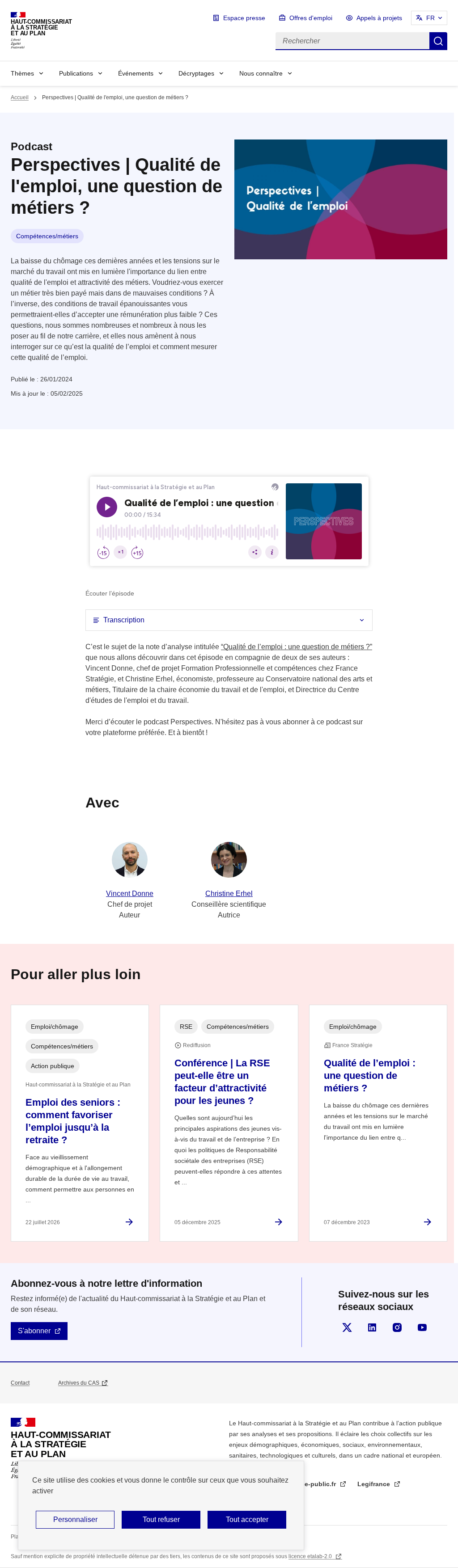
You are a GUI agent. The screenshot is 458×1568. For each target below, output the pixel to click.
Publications (76, 73)
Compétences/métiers (47, 236)
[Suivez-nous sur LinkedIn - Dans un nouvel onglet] (372, 1327)
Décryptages (196, 73)
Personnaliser (75, 1519)
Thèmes (22, 73)
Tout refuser (161, 1519)
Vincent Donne (129, 893)
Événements (135, 73)
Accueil (20, 97)
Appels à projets (379, 17)
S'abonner (34, 1331)
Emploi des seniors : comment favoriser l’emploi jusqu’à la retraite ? (72, 1121)
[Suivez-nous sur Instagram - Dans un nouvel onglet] (397, 1327)
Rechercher (438, 41)
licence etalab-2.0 (310, 1556)
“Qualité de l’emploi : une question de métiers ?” (296, 647)
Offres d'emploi (310, 17)
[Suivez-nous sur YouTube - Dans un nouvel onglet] (422, 1327)
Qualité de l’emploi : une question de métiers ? (370, 1075)
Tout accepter (247, 1519)
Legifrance (374, 1484)
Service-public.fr (312, 1484)
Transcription (123, 620)
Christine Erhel (229, 893)
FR (430, 17)
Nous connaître (261, 73)
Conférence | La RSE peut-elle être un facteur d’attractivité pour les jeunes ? (222, 1081)
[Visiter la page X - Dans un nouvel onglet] (347, 1327)
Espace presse (244, 17)
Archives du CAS (78, 1383)
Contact (20, 1383)
